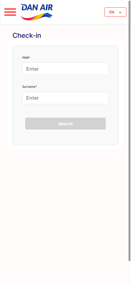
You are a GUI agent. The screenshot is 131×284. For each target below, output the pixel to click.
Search (65, 123)
